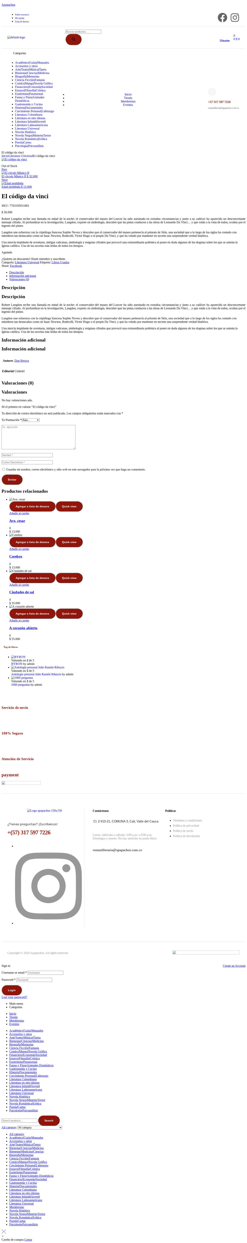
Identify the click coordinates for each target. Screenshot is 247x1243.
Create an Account (234, 965)
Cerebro (15, 556)
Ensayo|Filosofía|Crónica (24, 1058)
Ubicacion (225, 40)
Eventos (14, 1024)
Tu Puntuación (12, 420)
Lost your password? (14, 997)
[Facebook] (222, 17)
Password (9, 979)
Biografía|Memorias (21, 1044)
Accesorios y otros (20, 1034)
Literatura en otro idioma (24, 1082)
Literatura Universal (20, 156)
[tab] (127, 272)
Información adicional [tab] (24, 339)
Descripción (16, 272)
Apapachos (8, 4)
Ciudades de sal (21, 592)
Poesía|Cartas (17, 1107)
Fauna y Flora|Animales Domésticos (31, 1065)
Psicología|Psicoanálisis (23, 1110)
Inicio (5, 156)
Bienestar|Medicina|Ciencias (26, 1151)
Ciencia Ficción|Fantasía (24, 1048)
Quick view (69, 506)
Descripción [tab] (13, 287)
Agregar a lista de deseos (32, 506)
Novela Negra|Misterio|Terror (27, 1100)
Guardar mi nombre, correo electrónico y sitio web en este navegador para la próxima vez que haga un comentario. (75, 469)
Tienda (13, 1017)
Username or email (14, 972)
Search (48, 1120)
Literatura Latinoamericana (25, 1089)
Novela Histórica (19, 1096)
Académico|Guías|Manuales (26, 1030)
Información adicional (22, 275)
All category (16, 1134)
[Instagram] (235, 17)
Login (12, 990)
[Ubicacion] (221, 34)
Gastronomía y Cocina (23, 1068)
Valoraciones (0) (19, 279)
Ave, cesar (17, 521)
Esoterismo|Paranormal (23, 1061)
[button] (3, 1236)
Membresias (16, 1020)
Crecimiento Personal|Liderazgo (28, 1075)
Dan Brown (21, 360)
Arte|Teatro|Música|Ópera (25, 1037)
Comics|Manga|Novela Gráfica (28, 1051)
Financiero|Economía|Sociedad (28, 1055)
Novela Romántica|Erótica (25, 1103)
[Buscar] (73, 39)
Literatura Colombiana (23, 1079)
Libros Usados (60, 262)
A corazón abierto (23, 628)
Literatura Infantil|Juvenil (24, 1086)
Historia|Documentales (23, 1072)
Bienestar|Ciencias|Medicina (26, 1041)
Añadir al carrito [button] (19, 513)
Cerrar (28, 1239)
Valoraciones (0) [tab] (18, 382)
